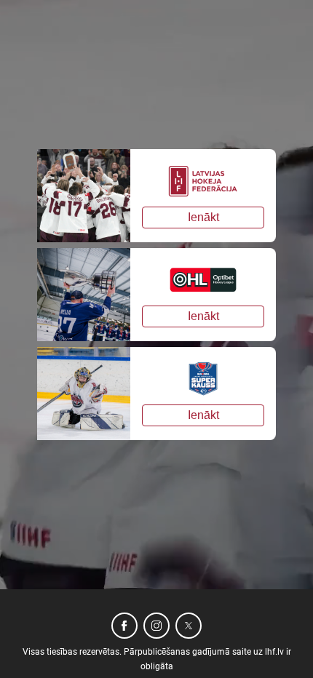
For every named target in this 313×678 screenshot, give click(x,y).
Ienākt (203, 217)
